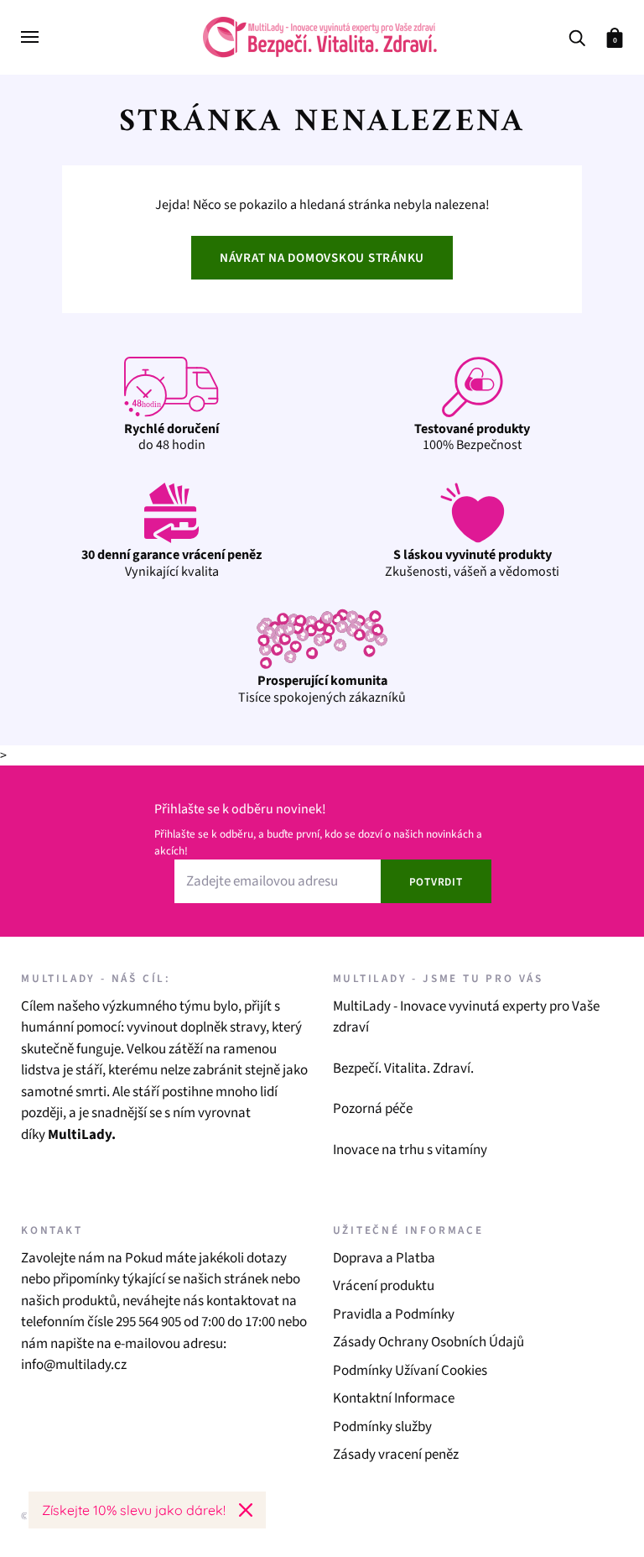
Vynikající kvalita (171, 563)
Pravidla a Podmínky (393, 1314)
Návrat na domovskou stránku (322, 258)
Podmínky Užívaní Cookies (410, 1371)
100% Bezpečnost (472, 437)
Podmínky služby (382, 1427)
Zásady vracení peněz (396, 1455)
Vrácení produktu (383, 1286)
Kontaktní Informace (393, 1398)
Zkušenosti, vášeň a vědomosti (472, 563)
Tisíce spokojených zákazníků (322, 688)
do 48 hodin (171, 437)
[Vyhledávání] (577, 36)
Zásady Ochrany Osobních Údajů (428, 1342)
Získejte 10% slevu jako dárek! (134, 1510)
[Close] (245, 1510)
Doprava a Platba (384, 1258)
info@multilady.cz (74, 1365)
